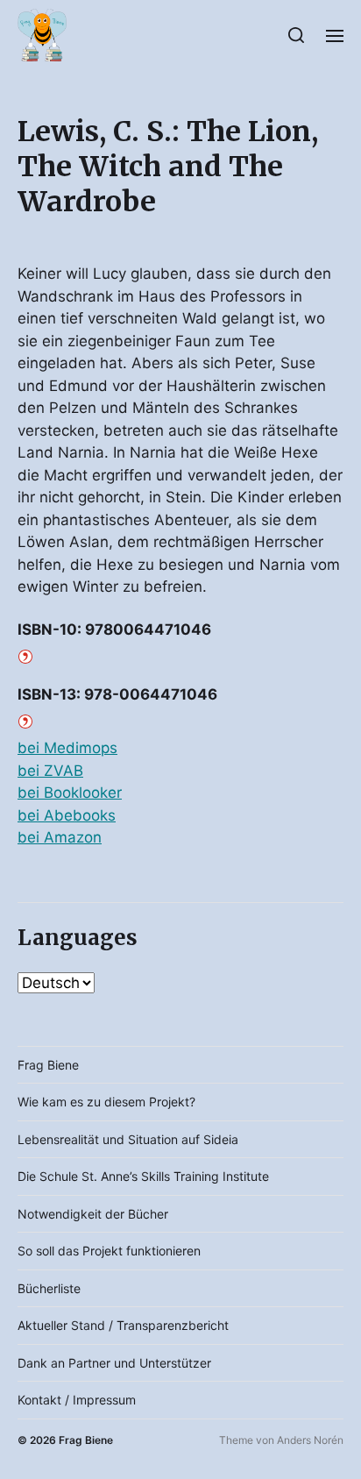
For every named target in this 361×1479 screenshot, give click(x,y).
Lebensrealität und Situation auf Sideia (128, 1139)
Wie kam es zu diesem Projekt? (106, 1101)
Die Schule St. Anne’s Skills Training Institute (143, 1176)
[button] (296, 35)
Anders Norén (310, 1440)
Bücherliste (49, 1288)
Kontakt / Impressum (77, 1399)
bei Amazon (60, 837)
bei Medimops (67, 748)
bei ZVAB (50, 770)
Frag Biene (48, 1064)
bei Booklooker (70, 792)
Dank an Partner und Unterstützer (114, 1362)
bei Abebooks (67, 815)
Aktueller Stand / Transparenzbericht (123, 1325)
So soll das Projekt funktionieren (109, 1250)
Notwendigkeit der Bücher (93, 1213)
